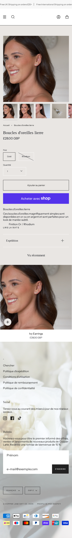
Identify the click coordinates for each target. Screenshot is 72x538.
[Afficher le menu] (6, 17)
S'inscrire (60, 469)
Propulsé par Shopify (49, 504)
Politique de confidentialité (19, 388)
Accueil (6, 125)
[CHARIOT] (67, 17)
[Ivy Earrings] (36, 297)
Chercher (8, 365)
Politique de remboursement (20, 382)
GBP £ (31, 490)
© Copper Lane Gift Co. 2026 (18, 504)
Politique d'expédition (16, 371)
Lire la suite (11, 228)
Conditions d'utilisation (16, 376)
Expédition (12, 240)
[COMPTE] (58, 17)
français (11, 490)
